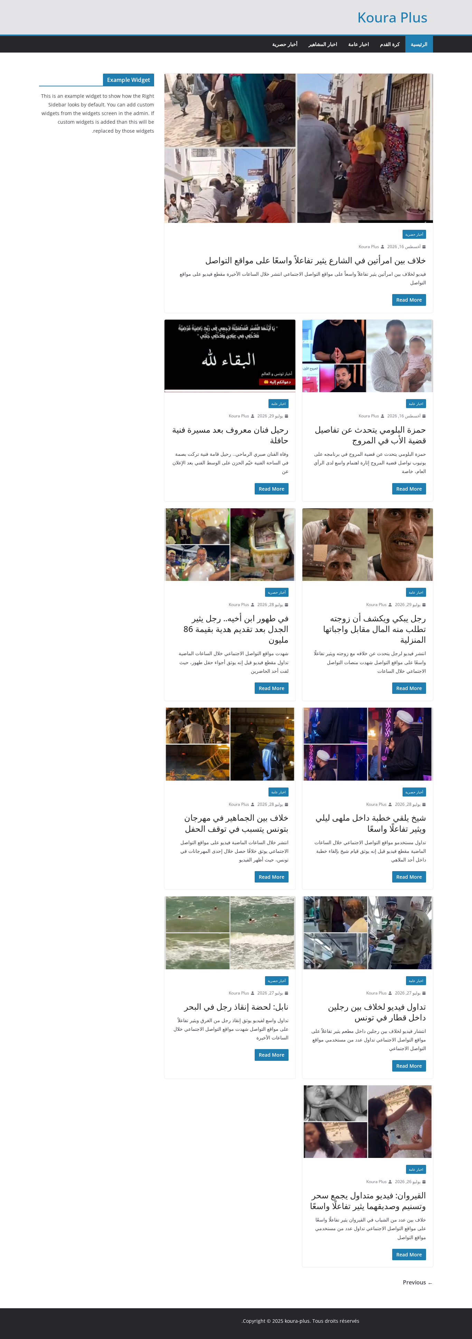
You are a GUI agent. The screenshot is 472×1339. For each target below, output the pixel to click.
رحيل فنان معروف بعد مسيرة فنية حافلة (230, 435)
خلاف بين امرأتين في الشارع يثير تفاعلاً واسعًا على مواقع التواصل (315, 260)
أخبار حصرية (285, 44)
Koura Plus (392, 17)
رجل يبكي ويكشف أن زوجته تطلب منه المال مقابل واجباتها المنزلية (374, 628)
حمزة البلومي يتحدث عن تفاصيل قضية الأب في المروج (370, 435)
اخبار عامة (358, 44)
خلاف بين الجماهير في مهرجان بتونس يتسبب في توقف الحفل (236, 823)
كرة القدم (390, 44)
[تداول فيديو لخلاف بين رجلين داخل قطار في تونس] (367, 932)
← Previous (418, 1282)
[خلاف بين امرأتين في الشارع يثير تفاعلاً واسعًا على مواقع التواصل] (298, 148)
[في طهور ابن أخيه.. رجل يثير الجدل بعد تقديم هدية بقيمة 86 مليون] (229, 544)
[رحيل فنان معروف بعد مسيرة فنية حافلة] (229, 356)
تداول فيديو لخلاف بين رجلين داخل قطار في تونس (377, 1012)
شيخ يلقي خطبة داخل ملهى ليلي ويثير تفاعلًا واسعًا (370, 823)
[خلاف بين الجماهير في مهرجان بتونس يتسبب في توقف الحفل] (229, 744)
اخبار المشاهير (323, 44)
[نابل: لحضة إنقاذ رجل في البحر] (229, 932)
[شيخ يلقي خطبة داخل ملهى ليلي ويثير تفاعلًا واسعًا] (367, 744)
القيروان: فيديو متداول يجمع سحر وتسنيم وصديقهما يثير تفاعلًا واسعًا (368, 1200)
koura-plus (297, 1321)
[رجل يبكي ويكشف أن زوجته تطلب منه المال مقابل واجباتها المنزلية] (367, 544)
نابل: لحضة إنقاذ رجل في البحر (236, 1006)
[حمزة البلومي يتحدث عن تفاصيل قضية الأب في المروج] (367, 356)
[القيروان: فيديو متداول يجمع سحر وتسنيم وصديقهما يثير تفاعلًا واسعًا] (367, 1121)
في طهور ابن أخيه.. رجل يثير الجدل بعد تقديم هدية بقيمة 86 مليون (236, 628)
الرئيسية (419, 44)
